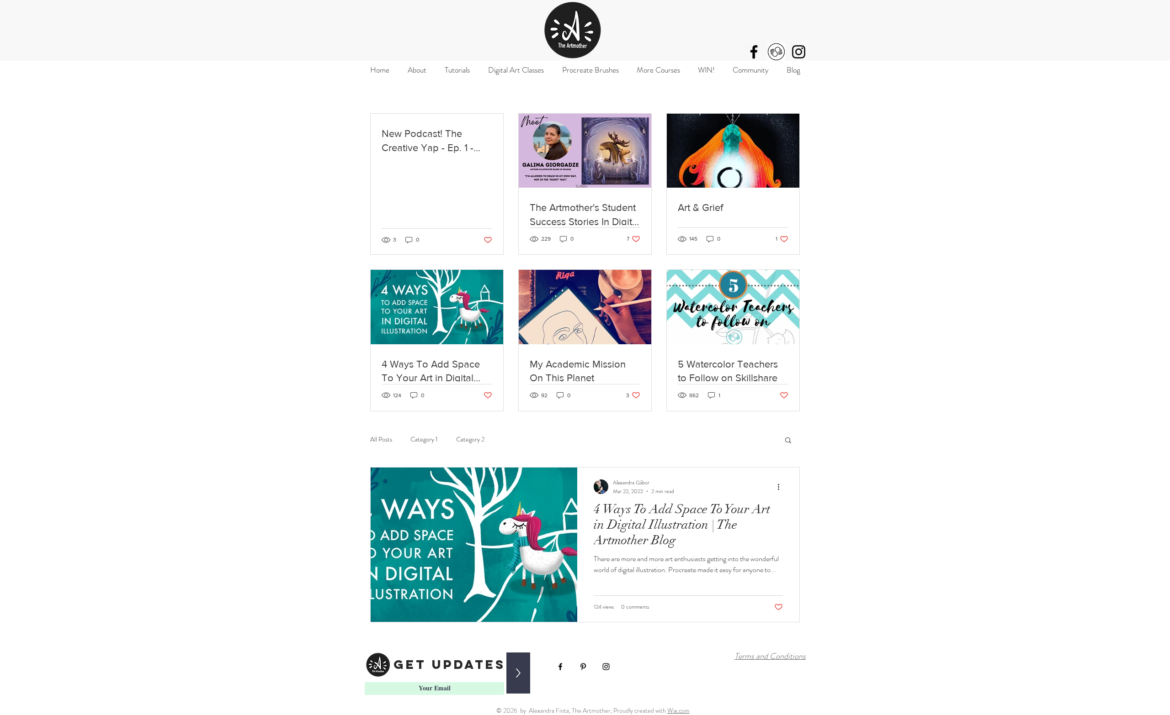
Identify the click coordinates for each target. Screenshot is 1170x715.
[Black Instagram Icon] (799, 52)
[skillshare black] (776, 52)
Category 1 (424, 439)
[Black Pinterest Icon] (583, 666)
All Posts (381, 439)
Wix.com (678, 710)
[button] (788, 441)
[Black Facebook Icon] (754, 52)
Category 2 (470, 439)
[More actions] (781, 486)
